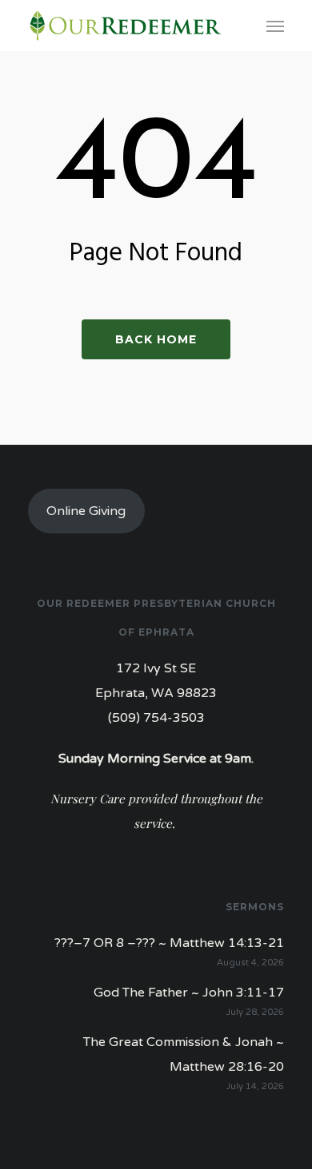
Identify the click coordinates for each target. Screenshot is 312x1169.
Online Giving (86, 511)
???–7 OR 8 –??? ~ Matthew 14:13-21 (169, 943)
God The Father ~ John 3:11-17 (189, 993)
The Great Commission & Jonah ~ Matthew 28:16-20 (183, 1054)
